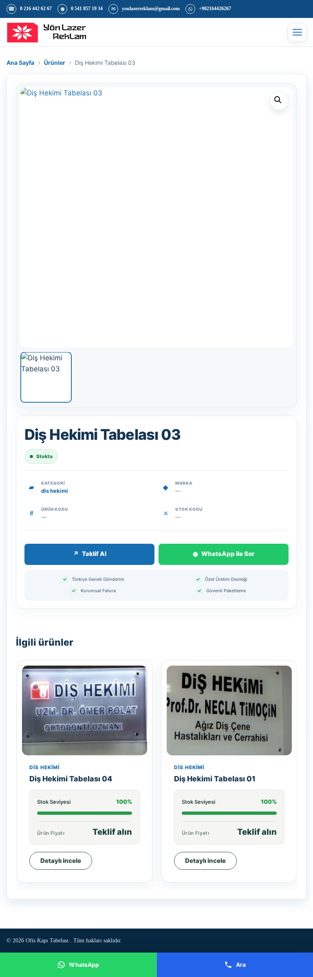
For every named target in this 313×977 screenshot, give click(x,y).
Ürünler (54, 62)
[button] (279, 101)
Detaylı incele (60, 861)
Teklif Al (89, 554)
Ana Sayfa (20, 62)
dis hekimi (54, 490)
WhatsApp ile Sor (223, 554)
